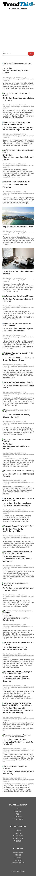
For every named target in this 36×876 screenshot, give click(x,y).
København (18, 852)
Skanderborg (18, 863)
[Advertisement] (18, 32)
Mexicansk (18, 836)
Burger (18, 811)
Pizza (18, 814)
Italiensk (18, 841)
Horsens (18, 860)
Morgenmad (18, 819)
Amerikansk (18, 838)
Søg (31, 53)
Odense (18, 858)
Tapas (18, 809)
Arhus (18, 855)
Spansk (18, 831)
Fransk (18, 833)
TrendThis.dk (21, 871)
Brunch (18, 816)
